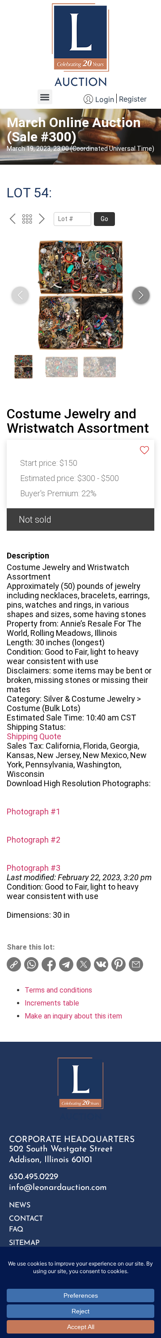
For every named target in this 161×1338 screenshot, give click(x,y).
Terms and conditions (58, 990)
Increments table (52, 1003)
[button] (45, 96)
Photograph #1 (33, 811)
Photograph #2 (33, 839)
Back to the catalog (27, 220)
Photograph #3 (33, 868)
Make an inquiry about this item (73, 1016)
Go (104, 218)
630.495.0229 (33, 1177)
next (41, 220)
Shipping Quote (34, 736)
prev (12, 220)
